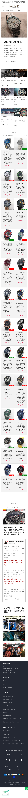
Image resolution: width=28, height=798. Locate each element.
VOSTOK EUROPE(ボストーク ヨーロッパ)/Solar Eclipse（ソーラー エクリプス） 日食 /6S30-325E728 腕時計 (7, 336)
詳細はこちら (4, 85)
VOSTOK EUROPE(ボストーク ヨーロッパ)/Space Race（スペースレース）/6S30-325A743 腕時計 (7, 392)
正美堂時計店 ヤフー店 (8, 734)
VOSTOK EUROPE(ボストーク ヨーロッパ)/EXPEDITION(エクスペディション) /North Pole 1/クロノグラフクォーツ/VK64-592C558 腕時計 (7, 218)
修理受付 (5, 712)
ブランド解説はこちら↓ (12, 61)
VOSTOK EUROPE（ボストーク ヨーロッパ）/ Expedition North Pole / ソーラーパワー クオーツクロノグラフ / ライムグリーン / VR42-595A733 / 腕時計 (20, 188)
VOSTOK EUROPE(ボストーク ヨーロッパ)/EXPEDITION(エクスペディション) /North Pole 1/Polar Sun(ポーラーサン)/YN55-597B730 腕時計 (20, 308)
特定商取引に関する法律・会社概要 (11, 722)
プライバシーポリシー (19, 780)
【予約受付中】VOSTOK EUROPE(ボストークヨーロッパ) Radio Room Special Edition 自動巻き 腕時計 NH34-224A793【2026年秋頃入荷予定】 (7, 157)
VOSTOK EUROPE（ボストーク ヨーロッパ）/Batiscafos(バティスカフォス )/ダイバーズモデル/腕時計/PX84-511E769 (7, 454)
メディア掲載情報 (7, 715)
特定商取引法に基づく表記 (9, 782)
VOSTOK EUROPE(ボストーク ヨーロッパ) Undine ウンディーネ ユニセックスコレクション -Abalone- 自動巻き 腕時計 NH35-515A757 (20, 247)
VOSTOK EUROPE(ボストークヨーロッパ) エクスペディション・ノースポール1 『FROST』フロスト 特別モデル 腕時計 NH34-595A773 (7, 188)
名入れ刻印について (7, 702)
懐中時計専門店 (6, 731)
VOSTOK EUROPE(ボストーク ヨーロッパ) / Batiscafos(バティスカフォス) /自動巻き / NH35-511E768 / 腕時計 (20, 426)
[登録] (21, 754)
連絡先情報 (11, 784)
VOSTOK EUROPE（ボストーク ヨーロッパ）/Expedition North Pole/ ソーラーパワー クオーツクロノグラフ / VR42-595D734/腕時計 (7, 246)
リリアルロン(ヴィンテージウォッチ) (11, 740)
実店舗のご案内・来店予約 (9, 709)
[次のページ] (23, 496)
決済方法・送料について (8, 696)
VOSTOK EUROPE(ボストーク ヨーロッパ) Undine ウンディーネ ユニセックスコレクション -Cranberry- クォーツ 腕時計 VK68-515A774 (7, 277)
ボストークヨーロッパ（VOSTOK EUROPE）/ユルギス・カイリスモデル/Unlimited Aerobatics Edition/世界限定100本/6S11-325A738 (7, 308)
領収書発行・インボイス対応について (12, 718)
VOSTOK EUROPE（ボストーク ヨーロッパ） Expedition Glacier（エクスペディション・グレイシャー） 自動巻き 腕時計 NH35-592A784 (20, 156)
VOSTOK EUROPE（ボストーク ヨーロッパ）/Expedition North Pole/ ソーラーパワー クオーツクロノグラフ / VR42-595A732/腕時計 (20, 364)
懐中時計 (5, 681)
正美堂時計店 (10, 780)
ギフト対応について (7, 706)
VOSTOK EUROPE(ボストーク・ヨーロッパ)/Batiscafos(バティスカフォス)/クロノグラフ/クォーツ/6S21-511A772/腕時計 (7, 483)
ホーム (2, 10)
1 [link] (4, 496)
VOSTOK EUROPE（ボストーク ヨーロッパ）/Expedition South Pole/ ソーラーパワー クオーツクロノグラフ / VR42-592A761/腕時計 (7, 364)
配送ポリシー (17, 784)
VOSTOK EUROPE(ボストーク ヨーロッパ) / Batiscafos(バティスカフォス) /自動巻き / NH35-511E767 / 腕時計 (20, 454)
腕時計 (7, 10)
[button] (2, 6)
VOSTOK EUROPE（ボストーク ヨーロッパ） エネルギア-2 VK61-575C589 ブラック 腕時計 (20, 215)
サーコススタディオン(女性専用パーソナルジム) (13, 744)
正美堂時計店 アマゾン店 (9, 737)
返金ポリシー (18, 782)
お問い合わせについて (8, 699)
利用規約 (23, 782)
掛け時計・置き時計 (7, 687)
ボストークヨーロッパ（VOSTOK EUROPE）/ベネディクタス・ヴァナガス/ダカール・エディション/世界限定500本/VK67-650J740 (20, 275)
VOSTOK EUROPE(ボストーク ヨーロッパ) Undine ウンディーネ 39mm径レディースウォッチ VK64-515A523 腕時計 (20, 336)
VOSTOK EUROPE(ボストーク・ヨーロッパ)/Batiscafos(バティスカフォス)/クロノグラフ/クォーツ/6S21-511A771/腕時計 (20, 483)
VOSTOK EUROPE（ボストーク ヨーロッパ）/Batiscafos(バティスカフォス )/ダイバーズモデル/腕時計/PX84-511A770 (7, 426)
